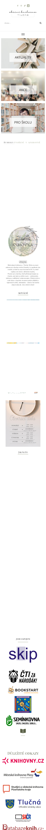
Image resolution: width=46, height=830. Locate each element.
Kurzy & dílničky (13, 179)
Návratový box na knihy (19, 494)
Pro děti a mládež (25, 179)
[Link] (25, 5)
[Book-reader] (28, 5)
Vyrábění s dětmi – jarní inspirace (19, 184)
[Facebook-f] (18, 5)
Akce (5, 179)
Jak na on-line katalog (18, 582)
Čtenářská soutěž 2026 (18, 538)
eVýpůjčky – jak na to (18, 625)
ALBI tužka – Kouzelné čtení (21, 669)
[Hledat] (40, 23)
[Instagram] (21, 5)
